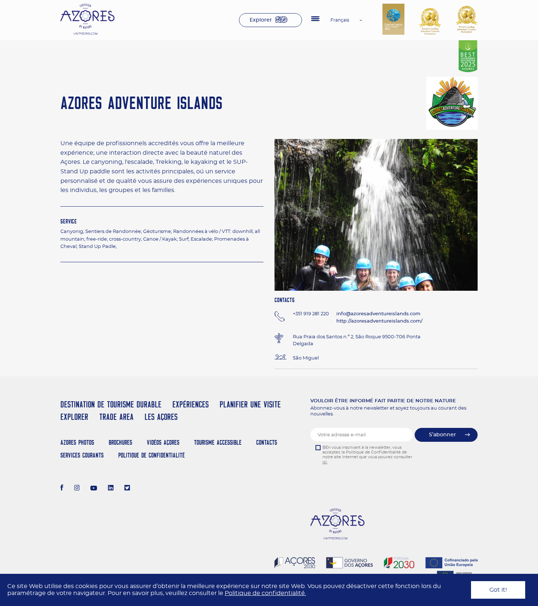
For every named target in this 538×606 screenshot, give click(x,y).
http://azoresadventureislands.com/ (379, 321)
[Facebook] (61, 489)
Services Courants (82, 455)
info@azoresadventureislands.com (378, 314)
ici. (325, 462)
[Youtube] (93, 489)
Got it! (498, 590)
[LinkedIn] (110, 489)
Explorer (261, 20)
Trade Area (116, 416)
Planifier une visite (250, 404)
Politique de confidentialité (151, 455)
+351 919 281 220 (311, 314)
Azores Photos (77, 442)
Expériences (190, 404)
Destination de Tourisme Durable (110, 404)
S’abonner (442, 434)
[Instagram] (77, 489)
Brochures (120, 442)
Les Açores (161, 416)
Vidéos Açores (163, 442)
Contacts (266, 442)
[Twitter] (127, 489)
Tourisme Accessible (218, 442)
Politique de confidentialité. (265, 593)
